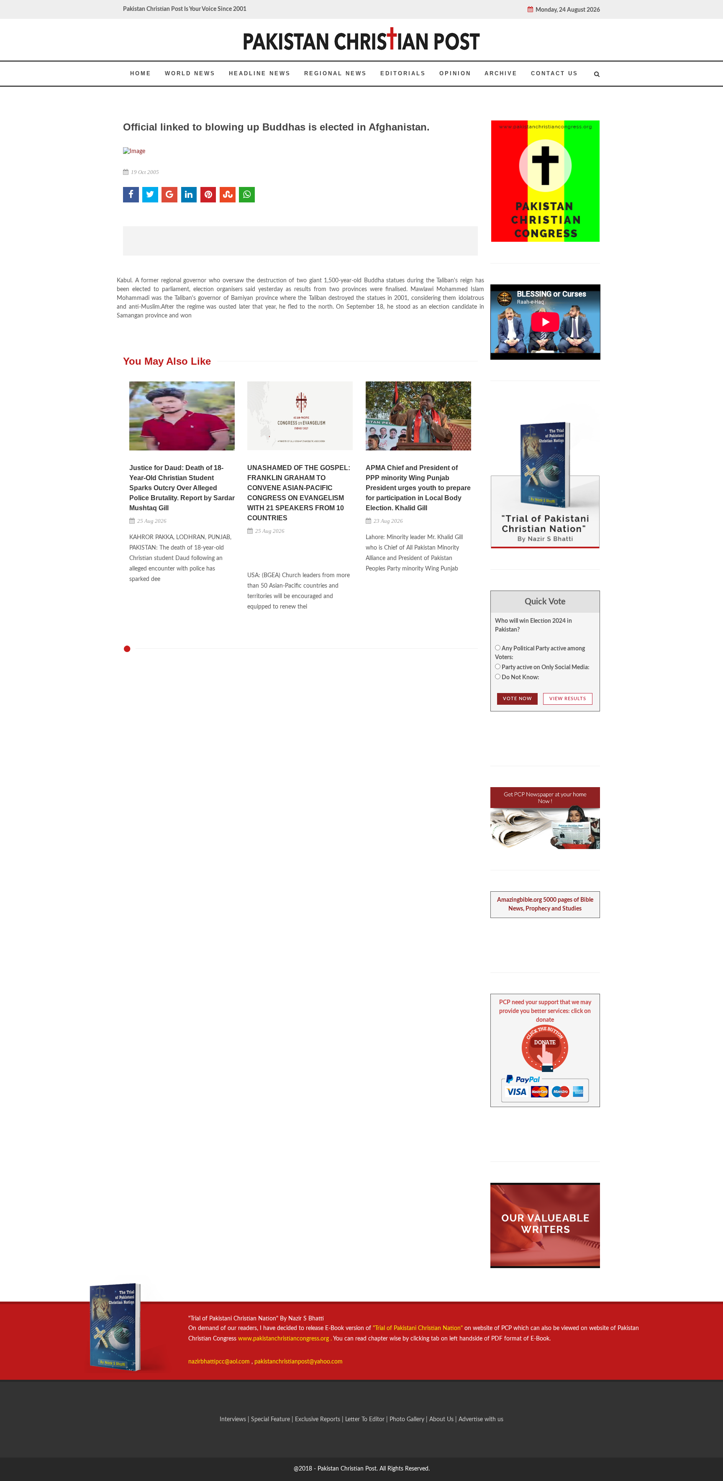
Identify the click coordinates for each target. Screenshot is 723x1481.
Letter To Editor (365, 1419)
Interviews (234, 1419)
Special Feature (271, 1419)
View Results (567, 698)
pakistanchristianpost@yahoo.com (298, 1362)
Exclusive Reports (318, 1419)
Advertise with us (481, 1419)
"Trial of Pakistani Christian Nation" (418, 1328)
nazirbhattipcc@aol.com (219, 1362)
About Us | (444, 1419)
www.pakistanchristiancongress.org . (284, 1339)
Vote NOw (517, 698)
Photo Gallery (407, 1419)
